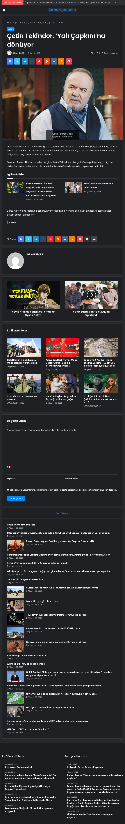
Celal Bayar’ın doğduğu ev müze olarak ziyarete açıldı (22, 361)
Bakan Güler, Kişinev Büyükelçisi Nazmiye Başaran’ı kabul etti (53, 2)
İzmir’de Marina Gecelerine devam (22, 398)
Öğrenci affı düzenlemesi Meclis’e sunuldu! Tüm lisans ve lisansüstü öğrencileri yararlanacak (58, 532)
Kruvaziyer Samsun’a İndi (21, 524)
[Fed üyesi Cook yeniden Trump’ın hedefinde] (15, 711)
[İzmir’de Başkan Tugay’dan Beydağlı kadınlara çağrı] (63, 383)
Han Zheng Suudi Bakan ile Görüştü (26, 655)
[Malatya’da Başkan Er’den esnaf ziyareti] (73, 187)
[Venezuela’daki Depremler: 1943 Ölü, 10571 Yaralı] (15, 632)
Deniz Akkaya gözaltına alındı (42, 601)
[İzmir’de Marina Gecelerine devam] (24, 383)
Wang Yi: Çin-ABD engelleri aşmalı (26, 663)
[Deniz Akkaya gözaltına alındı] (15, 605)
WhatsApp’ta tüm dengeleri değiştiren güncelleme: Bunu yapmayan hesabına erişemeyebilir (58, 571)
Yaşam (23, 22)
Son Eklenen (62, 513)
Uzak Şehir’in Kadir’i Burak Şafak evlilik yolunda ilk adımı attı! (100, 399)
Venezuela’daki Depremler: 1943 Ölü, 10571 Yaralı (53, 628)
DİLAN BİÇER (18, 53)
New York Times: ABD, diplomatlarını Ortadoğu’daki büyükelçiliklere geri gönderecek (54, 685)
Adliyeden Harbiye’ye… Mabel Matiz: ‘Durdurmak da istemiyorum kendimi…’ (62, 362)
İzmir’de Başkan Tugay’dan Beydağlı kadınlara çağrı (61, 398)
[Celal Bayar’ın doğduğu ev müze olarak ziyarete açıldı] (24, 347)
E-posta (11, 478)
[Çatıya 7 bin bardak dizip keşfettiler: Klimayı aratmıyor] (15, 646)
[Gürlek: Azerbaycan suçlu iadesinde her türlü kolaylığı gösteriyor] (15, 592)
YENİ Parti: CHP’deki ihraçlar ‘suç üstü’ (28, 729)
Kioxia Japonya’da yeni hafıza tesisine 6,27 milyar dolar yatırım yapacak (47, 721)
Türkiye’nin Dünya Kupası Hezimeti (26, 579)
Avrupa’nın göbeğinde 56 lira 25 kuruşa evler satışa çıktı (38, 563)
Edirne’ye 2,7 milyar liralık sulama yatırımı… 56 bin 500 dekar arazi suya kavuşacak (99, 362)
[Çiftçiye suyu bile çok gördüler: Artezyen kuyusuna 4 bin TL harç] (15, 698)
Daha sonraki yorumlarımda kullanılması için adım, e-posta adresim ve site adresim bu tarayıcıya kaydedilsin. (63, 490)
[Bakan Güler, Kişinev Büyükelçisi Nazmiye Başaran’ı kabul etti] (15, 545)
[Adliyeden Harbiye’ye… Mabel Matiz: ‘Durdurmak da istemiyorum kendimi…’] (63, 347)
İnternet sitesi (71, 478)
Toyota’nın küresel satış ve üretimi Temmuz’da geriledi (56, 614)
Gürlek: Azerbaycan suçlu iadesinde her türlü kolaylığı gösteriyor (62, 587)
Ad (9, 467)
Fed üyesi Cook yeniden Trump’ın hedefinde (50, 707)
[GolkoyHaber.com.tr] (62, 10)
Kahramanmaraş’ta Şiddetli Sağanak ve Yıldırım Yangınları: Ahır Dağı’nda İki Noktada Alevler (58, 554)
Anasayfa (13, 22)
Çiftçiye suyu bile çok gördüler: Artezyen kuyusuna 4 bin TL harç (61, 693)
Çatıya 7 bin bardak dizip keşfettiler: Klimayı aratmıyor (56, 642)
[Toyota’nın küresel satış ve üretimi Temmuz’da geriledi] (15, 619)
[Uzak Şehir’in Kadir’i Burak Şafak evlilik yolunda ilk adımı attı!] (101, 383)
